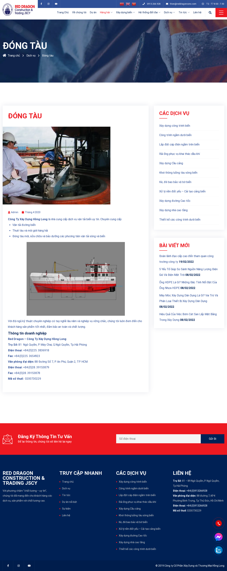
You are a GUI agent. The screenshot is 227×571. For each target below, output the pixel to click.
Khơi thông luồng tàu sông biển (178, 172)
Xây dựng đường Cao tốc (174, 200)
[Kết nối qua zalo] (219, 550)
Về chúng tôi (79, 12)
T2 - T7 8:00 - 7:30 (215, 4)
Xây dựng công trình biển (174, 125)
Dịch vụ (168, 12)
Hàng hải (105, 12)
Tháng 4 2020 (32, 212)
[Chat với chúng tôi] (219, 537)
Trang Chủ (63, 12)
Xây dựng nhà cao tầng (173, 210)
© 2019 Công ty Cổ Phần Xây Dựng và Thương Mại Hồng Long (190, 565)
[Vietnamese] (134, 4)
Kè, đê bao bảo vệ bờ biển (175, 182)
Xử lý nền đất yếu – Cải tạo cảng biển (182, 191)
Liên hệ (197, 12)
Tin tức (183, 12)
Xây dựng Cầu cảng (171, 163)
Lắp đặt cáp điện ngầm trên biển (179, 144)
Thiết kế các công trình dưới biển (179, 219)
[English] (128, 4)
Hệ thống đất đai (148, 12)
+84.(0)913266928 (196, 490)
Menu (221, 12)
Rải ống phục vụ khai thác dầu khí (179, 154)
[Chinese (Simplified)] (122, 4)
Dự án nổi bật (69, 501)
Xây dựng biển (124, 12)
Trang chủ (14, 55)
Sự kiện (66, 508)
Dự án (93, 12)
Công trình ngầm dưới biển (175, 135)
